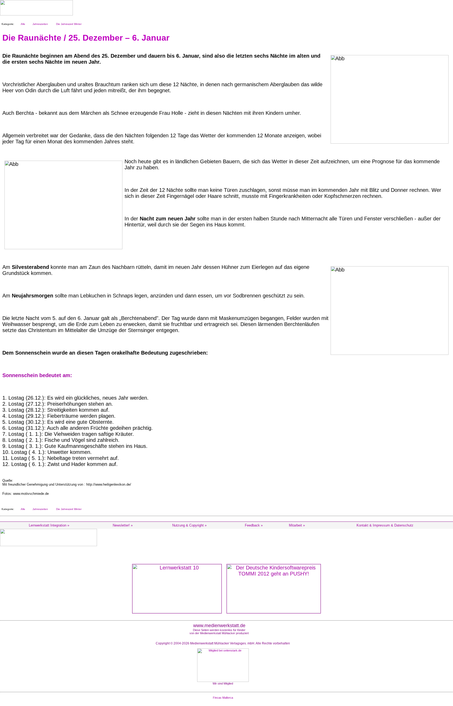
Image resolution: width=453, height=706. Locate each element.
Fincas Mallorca (223, 697)
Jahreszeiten (39, 24)
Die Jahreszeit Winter (68, 24)
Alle (22, 24)
